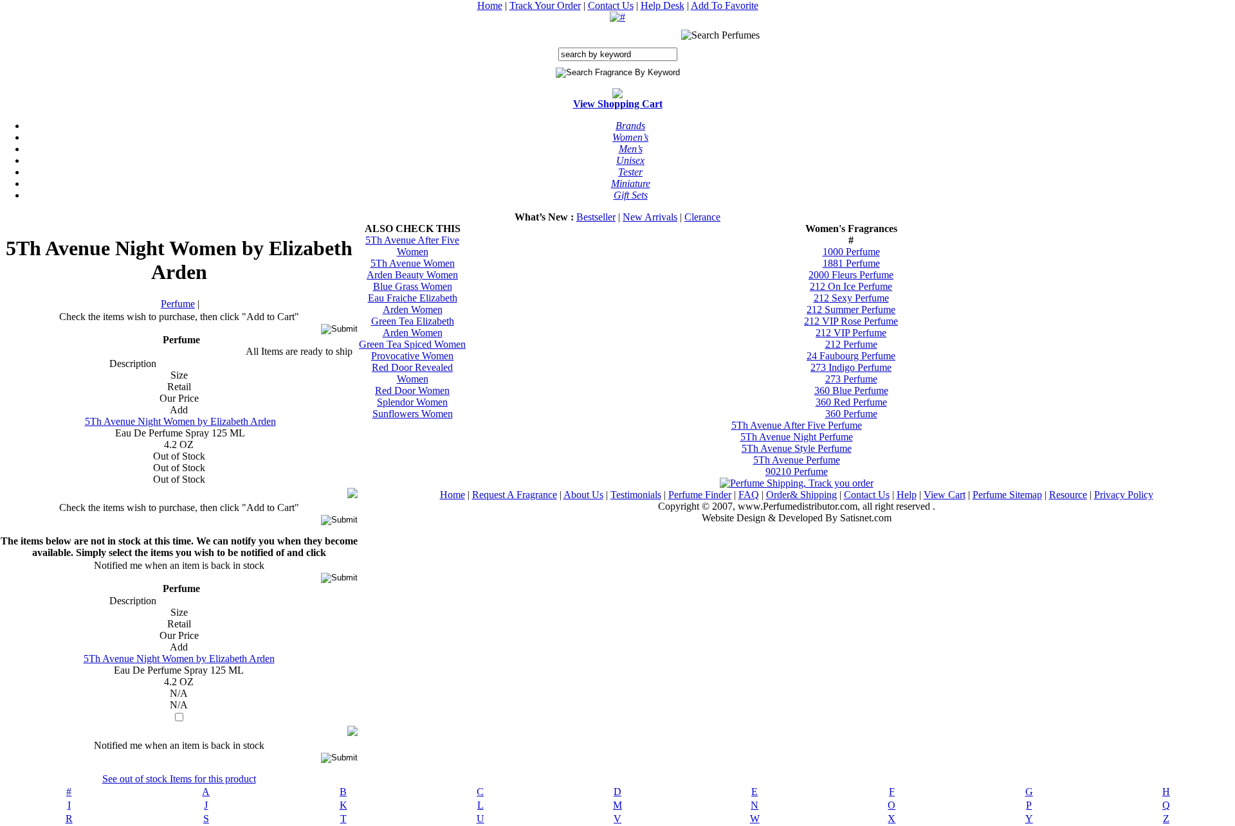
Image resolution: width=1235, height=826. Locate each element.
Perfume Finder (699, 494)
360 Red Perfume (851, 402)
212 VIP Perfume (851, 332)
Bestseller (596, 216)
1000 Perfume (851, 251)
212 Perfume (851, 344)
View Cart (944, 494)
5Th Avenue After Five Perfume (796, 425)
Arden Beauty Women (412, 274)
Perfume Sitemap (1007, 494)
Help (907, 494)
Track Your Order (545, 5)
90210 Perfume (796, 471)
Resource (1068, 494)
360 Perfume (851, 413)
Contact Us (611, 5)
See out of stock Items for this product (179, 778)
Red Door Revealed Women (412, 373)
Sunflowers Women (412, 413)
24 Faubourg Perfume (851, 355)
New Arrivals (650, 216)
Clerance (702, 216)
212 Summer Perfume (851, 309)
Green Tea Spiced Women (412, 344)
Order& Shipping (801, 494)
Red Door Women (412, 390)
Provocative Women (412, 355)
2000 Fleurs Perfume (851, 274)
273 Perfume (851, 378)
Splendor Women (412, 402)
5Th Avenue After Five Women (412, 246)
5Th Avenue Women (412, 263)
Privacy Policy (1123, 494)
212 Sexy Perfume (851, 297)
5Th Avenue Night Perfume (796, 436)
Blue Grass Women (412, 286)
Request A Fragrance (514, 494)
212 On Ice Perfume (851, 286)
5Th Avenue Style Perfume (797, 448)
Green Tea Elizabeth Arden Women (412, 327)
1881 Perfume (851, 263)
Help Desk (662, 5)
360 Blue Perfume (851, 390)
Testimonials (635, 494)
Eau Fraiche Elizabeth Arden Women (412, 303)
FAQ (748, 494)
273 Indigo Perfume (851, 367)
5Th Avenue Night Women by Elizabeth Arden (180, 421)
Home (489, 5)
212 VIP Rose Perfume (851, 321)
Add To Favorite (724, 5)
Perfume (178, 303)
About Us (583, 494)
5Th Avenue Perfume (796, 459)
